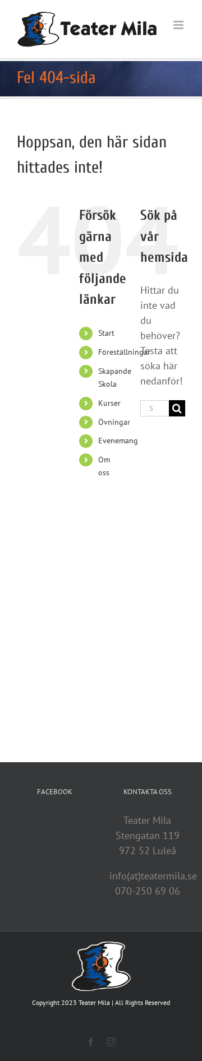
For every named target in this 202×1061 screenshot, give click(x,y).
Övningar (114, 422)
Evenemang (118, 440)
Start (106, 333)
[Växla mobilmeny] (179, 25)
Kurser (109, 403)
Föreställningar (124, 352)
